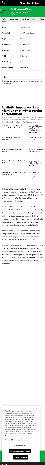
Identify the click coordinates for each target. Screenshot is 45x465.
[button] (42, 3)
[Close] (36, 408)
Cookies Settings (20, 445)
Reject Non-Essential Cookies (20, 451)
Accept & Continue (21, 457)
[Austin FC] (4, 3)
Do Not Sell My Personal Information (16, 440)
